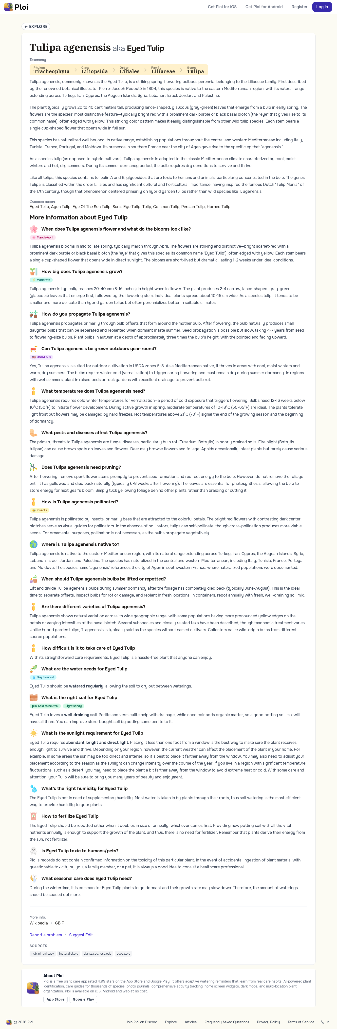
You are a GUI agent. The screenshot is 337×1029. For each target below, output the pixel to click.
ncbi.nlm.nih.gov (43, 954)
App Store (55, 999)
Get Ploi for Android (264, 6)
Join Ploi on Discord (141, 1022)
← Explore (36, 26)
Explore (171, 1022)
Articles (191, 1022)
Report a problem (46, 935)
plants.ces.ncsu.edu (97, 954)
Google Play (83, 999)
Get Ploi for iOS (222, 6)
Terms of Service (301, 1022)
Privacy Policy (268, 1022)
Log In (322, 6)
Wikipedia (39, 923)
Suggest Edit (81, 935)
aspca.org (123, 954)
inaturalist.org (68, 954)
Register (299, 6)
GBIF (59, 923)
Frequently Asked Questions (227, 1022)
